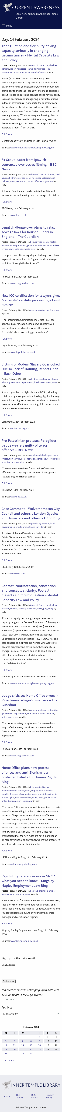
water (33, 248)
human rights (8, 797)
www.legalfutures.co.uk (22, 352)
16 (39, 1045)
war (31, 800)
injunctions (44, 523)
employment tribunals (42, 790)
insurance (19, 894)
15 (31, 1045)
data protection (37, 310)
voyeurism (48, 181)
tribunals (50, 713)
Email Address (8, 964)
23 (39, 1049)
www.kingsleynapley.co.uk (24, 941)
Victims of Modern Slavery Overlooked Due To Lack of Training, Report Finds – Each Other (31, 369)
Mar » (11, 1060)
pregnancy (25, 72)
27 (14, 1053)
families (13, 608)
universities (7, 717)
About (7, 1096)
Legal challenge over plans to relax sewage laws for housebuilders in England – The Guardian (28, 232)
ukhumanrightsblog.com (23, 864)
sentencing (21, 181)
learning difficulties (36, 68)
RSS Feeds (34, 1096)
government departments (39, 245)
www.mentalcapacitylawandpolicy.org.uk (32, 147)
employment (45, 379)
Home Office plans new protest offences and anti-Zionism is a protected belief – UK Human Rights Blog (29, 774)
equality (5, 794)
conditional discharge (40, 455)
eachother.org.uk (19, 428)
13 (14, 1045)
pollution (18, 248)
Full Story (7, 134)
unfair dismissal (9, 800)
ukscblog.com (17, 573)
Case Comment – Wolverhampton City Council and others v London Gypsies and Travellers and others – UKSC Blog (31, 513)
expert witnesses (18, 68)
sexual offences (38, 72)
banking (34, 890)
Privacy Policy (50, 1096)
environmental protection (14, 245)
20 (14, 1049)
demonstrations (28, 458)
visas (15, 717)
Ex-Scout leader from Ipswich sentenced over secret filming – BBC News (29, 164)
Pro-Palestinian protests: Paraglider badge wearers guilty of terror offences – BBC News (29, 445)
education (53, 710)
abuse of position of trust (42, 174)
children (12, 177)
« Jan (4, 1060)
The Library (19, 1096)
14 (22, 1045)
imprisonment (24, 177)
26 (6, 1053)
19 (6, 1049)
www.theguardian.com (22, 283)
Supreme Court (27, 526)
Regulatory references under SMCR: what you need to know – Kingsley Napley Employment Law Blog (29, 881)
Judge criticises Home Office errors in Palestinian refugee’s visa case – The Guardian (30, 700)
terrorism (19, 462)
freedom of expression (20, 794)
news (16, 72)
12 (6, 1045)
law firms (50, 310)
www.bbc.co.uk (18, 215)
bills (32, 241)
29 (31, 1053)
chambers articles (47, 890)
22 (31, 1049)
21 (22, 1049)
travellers (40, 526)
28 (22, 1053)
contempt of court (39, 710)
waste (27, 248)
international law (23, 797)
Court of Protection (39, 65)
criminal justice (42, 787)
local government (42, 382)
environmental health (45, 241)
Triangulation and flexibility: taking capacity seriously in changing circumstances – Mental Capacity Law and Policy (30, 53)
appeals (34, 523)
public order (50, 797)
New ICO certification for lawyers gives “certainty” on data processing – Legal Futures (31, 300)
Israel (40, 458)
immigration (33, 713)
